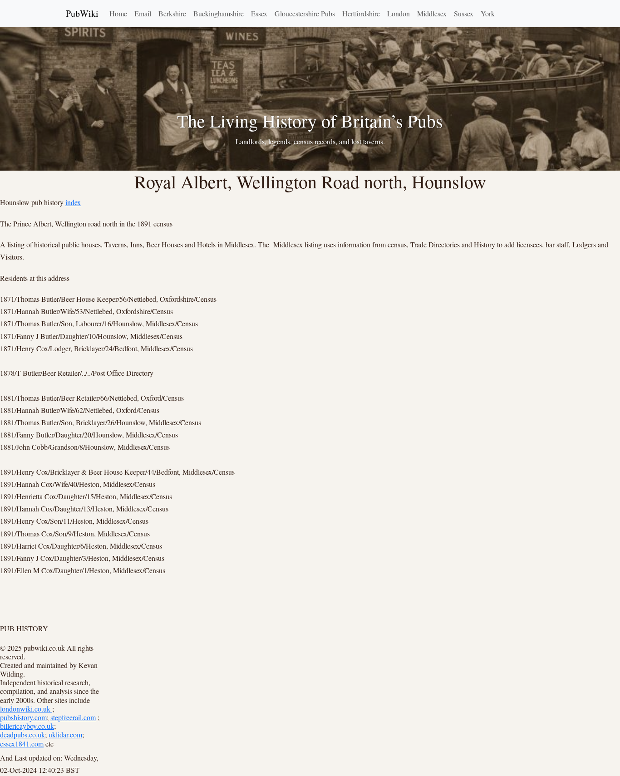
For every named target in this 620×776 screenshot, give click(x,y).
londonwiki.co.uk (26, 708)
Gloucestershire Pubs (305, 13)
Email (142, 13)
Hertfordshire (361, 13)
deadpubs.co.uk (22, 734)
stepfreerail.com (73, 717)
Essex (259, 13)
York (488, 13)
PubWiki (82, 13)
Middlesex (432, 13)
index (73, 202)
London (398, 13)
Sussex (463, 13)
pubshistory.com (23, 717)
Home (118, 13)
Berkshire (172, 13)
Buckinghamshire (218, 13)
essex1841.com (22, 743)
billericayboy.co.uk (27, 726)
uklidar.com (65, 734)
